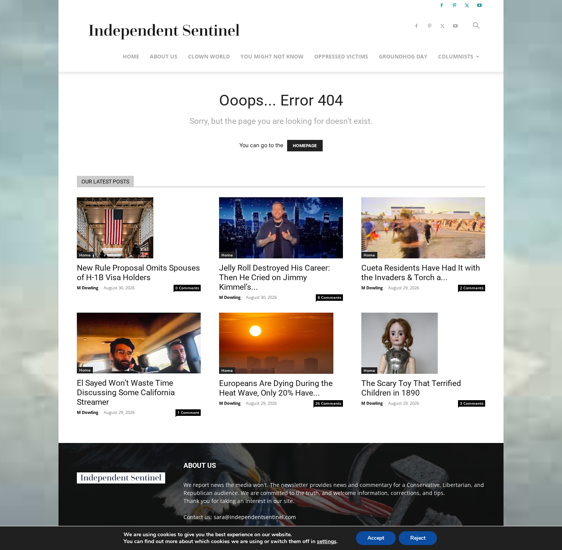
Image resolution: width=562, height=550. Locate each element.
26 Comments (328, 403)
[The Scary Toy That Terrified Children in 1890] (423, 343)
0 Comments (187, 287)
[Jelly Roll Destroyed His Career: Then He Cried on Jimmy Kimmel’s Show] (281, 227)
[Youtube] (479, 5)
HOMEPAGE (305, 145)
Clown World (209, 56)
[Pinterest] (454, 5)
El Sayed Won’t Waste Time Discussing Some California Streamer (126, 392)
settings (326, 541)
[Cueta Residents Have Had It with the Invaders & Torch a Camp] (423, 227)
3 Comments (472, 403)
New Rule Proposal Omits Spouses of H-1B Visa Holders (138, 272)
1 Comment (188, 412)
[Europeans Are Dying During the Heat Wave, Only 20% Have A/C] (281, 343)
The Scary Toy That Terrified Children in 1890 (411, 388)
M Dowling (87, 287)
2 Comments (472, 287)
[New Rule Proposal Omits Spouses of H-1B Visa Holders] (139, 227)
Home (131, 56)
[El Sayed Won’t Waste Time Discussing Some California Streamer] (139, 343)
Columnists (455, 56)
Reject (418, 538)
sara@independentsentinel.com (255, 517)
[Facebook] (441, 5)
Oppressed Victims (341, 56)
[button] (476, 26)
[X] (467, 5)
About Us (163, 56)
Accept (375, 538)
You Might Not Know (272, 56)
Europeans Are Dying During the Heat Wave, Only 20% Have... (276, 388)
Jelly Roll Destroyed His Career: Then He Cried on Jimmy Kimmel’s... (274, 277)
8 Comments (329, 297)
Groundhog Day (403, 56)
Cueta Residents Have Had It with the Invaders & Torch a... (420, 272)
